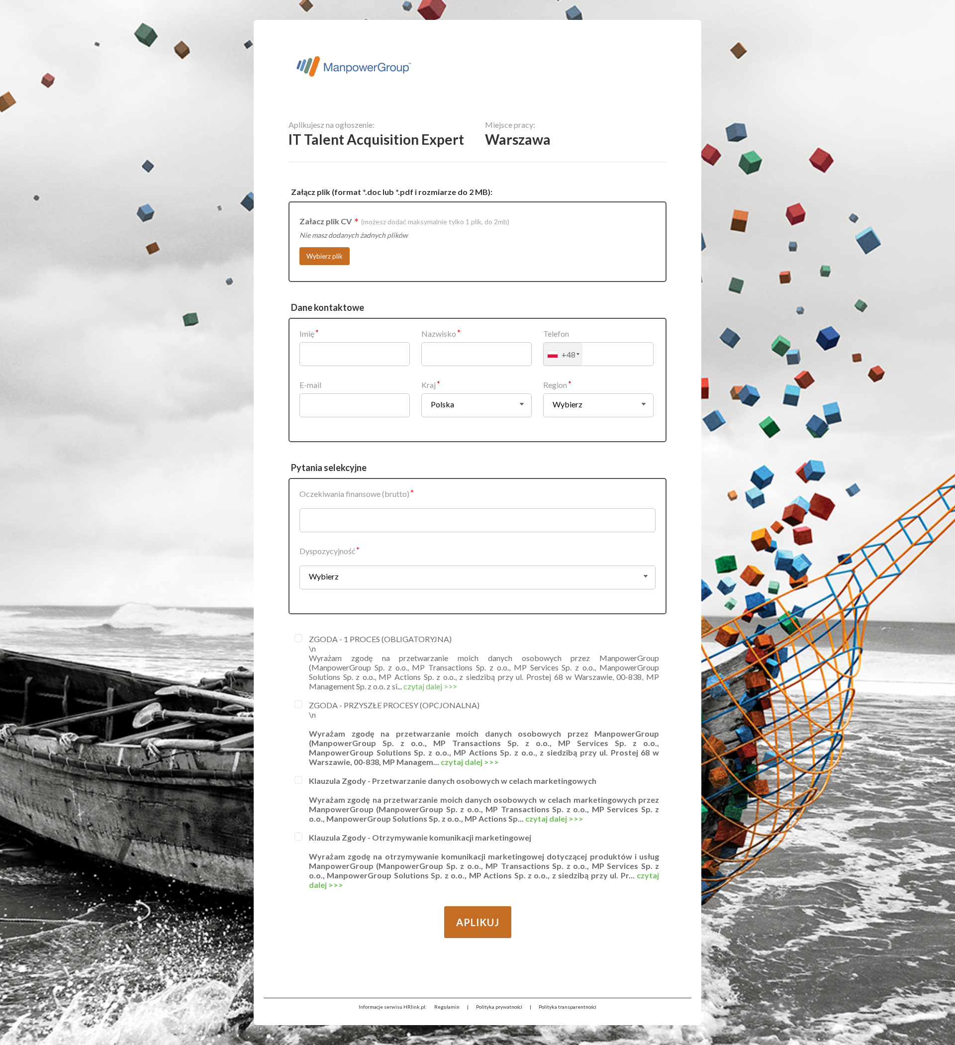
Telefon (556, 333)
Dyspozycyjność (327, 551)
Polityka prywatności (499, 1007)
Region (555, 384)
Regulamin (447, 1007)
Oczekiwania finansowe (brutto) (354, 493)
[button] (563, 354)
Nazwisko (438, 333)
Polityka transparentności (567, 1007)
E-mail (310, 384)
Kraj (428, 384)
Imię (306, 333)
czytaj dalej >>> (430, 686)
